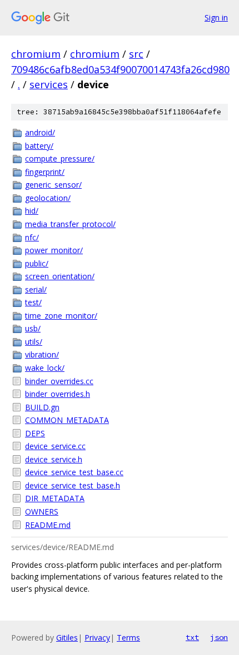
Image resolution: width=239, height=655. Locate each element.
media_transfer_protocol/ (70, 224)
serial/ (36, 289)
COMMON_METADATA (67, 420)
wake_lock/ (44, 367)
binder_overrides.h (57, 394)
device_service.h (53, 459)
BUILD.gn (42, 407)
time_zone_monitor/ (61, 315)
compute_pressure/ (59, 158)
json (219, 637)
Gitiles (67, 637)
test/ (33, 302)
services (48, 84)
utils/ (33, 341)
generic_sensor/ (53, 184)
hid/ (31, 210)
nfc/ (32, 237)
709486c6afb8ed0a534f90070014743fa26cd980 (120, 69)
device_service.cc (55, 446)
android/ (40, 132)
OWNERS (41, 511)
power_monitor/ (54, 250)
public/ (36, 263)
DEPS (35, 433)
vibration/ (42, 354)
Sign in (216, 17)
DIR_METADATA (54, 498)
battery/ (39, 145)
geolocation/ (48, 198)
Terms (128, 637)
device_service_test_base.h (72, 485)
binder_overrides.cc (59, 381)
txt (192, 637)
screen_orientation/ (59, 276)
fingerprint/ (44, 172)
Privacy (97, 637)
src (136, 54)
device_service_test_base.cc (74, 472)
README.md (48, 525)
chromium (36, 54)
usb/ (33, 328)
